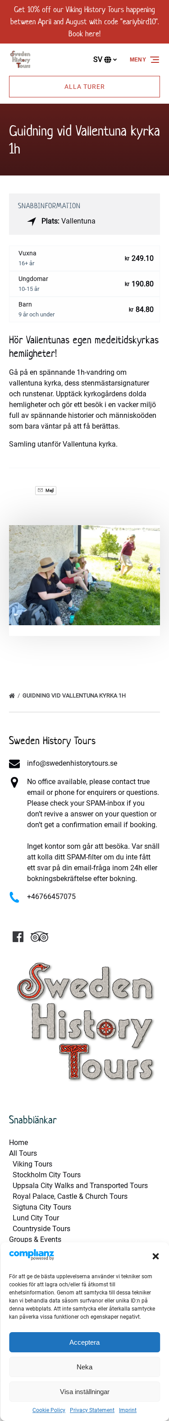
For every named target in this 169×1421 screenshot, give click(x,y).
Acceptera (84, 1342)
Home (18, 1142)
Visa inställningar (85, 1391)
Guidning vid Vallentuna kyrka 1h (75, 695)
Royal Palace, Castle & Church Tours (70, 1196)
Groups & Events (35, 1239)
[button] (155, 1256)
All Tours (23, 1153)
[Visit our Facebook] (18, 936)
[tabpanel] (84, 575)
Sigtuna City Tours (42, 1207)
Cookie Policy (48, 1410)
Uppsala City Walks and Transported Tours (80, 1185)
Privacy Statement (92, 1410)
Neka (84, 1367)
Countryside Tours (41, 1228)
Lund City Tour (36, 1218)
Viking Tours (32, 1164)
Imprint (128, 1410)
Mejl (49, 490)
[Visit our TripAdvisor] (39, 936)
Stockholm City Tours (47, 1175)
